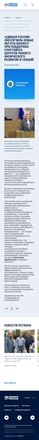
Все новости (10, 383)
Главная (7, 18)
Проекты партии (11, 406)
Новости (18, 18)
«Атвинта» (20, 436)
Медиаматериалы (23, 410)
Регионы (26, 406)
